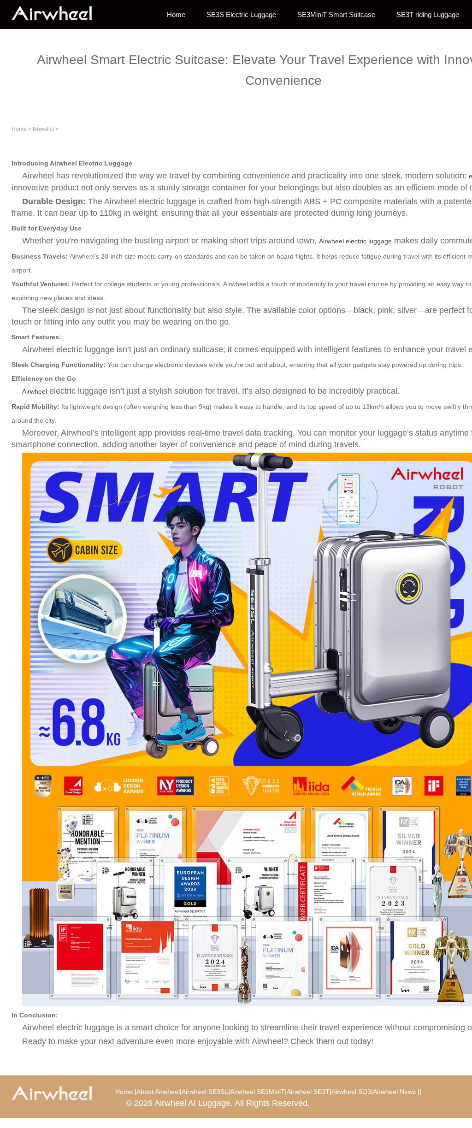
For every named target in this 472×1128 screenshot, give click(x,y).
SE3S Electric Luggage (241, 14)
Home (176, 14)
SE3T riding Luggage (427, 14)
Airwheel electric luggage (355, 241)
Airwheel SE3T (308, 1091)
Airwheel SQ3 (351, 1091)
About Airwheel (158, 1091)
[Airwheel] (58, 14)
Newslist (43, 129)
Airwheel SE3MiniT (257, 1091)
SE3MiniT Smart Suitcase (336, 14)
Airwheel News (394, 1091)
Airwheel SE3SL (205, 1091)
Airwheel (34, 391)
